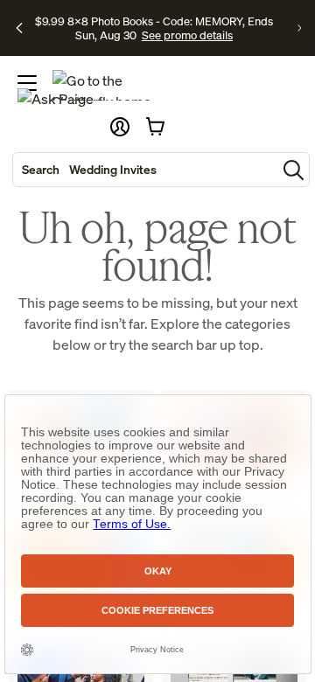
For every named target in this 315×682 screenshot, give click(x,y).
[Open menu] (27, 83)
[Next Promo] (299, 28)
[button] (120, 126)
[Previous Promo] (19, 28)
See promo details (187, 35)
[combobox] (144, 169)
